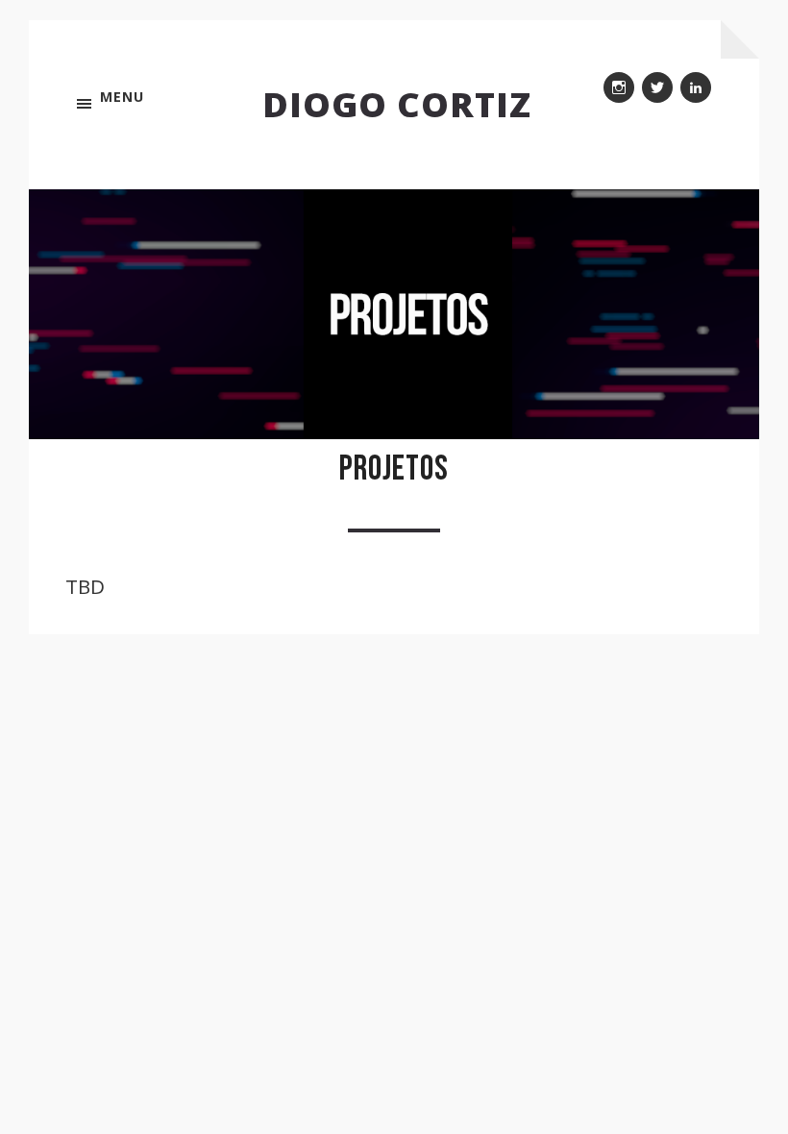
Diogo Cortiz (396, 104)
